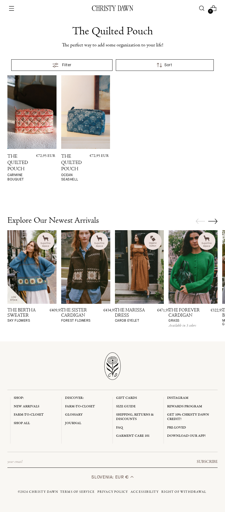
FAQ (119, 427)
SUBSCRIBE (207, 461)
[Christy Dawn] (112, 8)
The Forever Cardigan (184, 315)
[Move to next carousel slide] (213, 221)
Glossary (74, 414)
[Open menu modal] (11, 8)
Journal (73, 423)
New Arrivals (26, 406)
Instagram (178, 398)
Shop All (22, 423)
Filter (67, 65)
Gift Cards (126, 398)
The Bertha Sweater (21, 315)
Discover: (74, 398)
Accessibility (145, 492)
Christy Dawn (43, 492)
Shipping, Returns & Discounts (135, 416)
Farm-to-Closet (29, 414)
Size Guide (126, 406)
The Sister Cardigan (76, 315)
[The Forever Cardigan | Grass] (193, 267)
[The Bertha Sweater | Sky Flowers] (32, 267)
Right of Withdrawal (183, 492)
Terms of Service (77, 492)
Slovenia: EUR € (110, 477)
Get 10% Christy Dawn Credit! (188, 416)
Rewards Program (184, 406)
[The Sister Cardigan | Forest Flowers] (85, 267)
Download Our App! (186, 435)
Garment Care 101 (133, 435)
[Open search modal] (201, 8)
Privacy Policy (112, 492)
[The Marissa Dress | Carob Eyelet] (139, 267)
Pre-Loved (176, 427)
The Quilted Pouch (17, 168)
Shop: (19, 398)
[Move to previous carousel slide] (200, 221)
